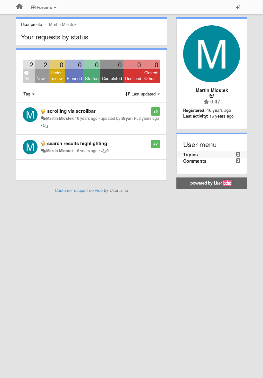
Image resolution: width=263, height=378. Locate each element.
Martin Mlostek (60, 118)
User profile (31, 24)
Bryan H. (129, 118)
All (26, 78)
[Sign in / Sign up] (238, 7)
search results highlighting (77, 143)
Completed (112, 78)
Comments (195, 161)
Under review (57, 76)
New (41, 78)
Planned (74, 78)
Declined (133, 78)
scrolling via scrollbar (71, 110)
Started (91, 78)
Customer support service (79, 190)
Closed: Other (151, 76)
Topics (190, 154)
